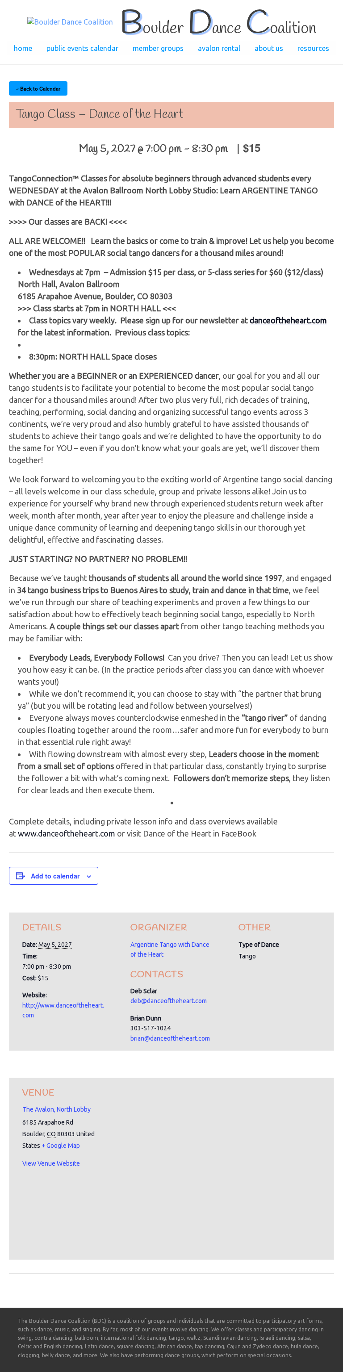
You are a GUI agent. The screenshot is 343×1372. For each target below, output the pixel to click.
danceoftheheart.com (288, 320)
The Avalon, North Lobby (56, 1109)
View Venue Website (51, 1163)
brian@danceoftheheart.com (170, 1038)
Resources (313, 48)
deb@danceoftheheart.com (168, 1000)
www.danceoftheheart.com (66, 833)
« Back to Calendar (38, 88)
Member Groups (158, 48)
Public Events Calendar (82, 48)
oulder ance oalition (218, 29)
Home (23, 48)
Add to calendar (55, 875)
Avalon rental (219, 48)
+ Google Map (61, 1145)
